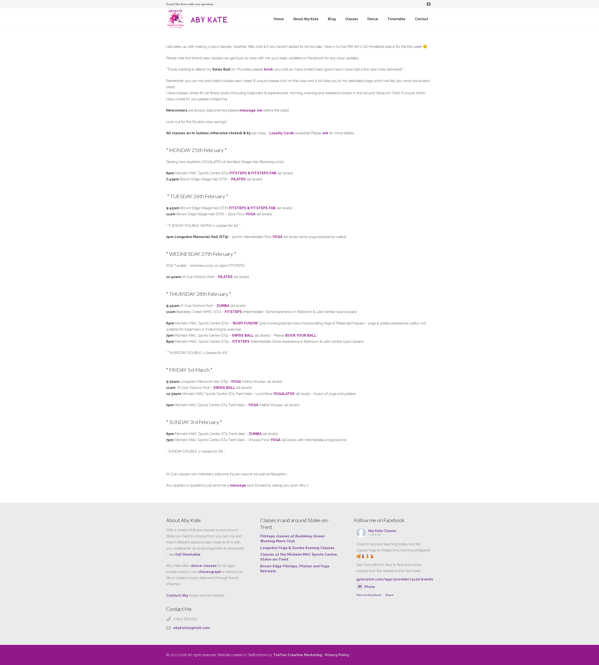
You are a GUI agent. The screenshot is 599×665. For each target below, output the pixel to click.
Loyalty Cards (281, 133)
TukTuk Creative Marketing (297, 655)
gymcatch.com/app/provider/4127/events (394, 579)
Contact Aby (177, 595)
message (238, 485)
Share (389, 595)
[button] (321, 19)
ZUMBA (255, 434)
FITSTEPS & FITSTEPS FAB (253, 173)
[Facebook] (428, 4)
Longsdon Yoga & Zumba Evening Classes (297, 548)
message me (250, 110)
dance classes (204, 566)
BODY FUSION (245, 323)
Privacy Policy (337, 655)
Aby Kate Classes (382, 531)
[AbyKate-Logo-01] (175, 19)
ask (325, 133)
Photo (369, 587)
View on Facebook (368, 595)
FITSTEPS (241, 341)
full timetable (188, 554)
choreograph (209, 572)
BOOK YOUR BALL (300, 335)
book (268, 69)
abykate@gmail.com (191, 628)
